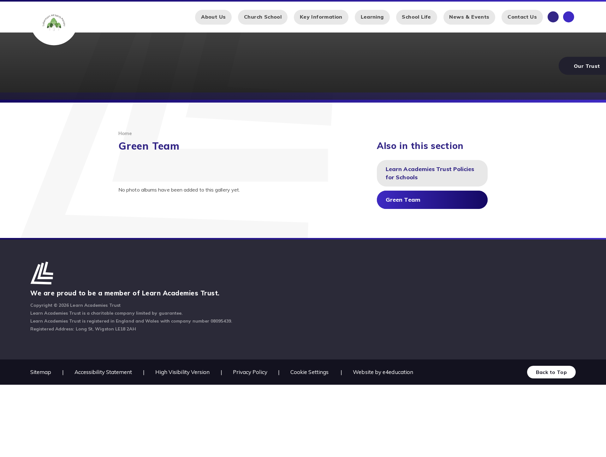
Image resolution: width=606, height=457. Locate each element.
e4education (398, 372)
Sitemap (40, 372)
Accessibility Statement (103, 372)
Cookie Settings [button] (309, 372)
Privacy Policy (250, 372)
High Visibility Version (182, 372)
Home (125, 133)
